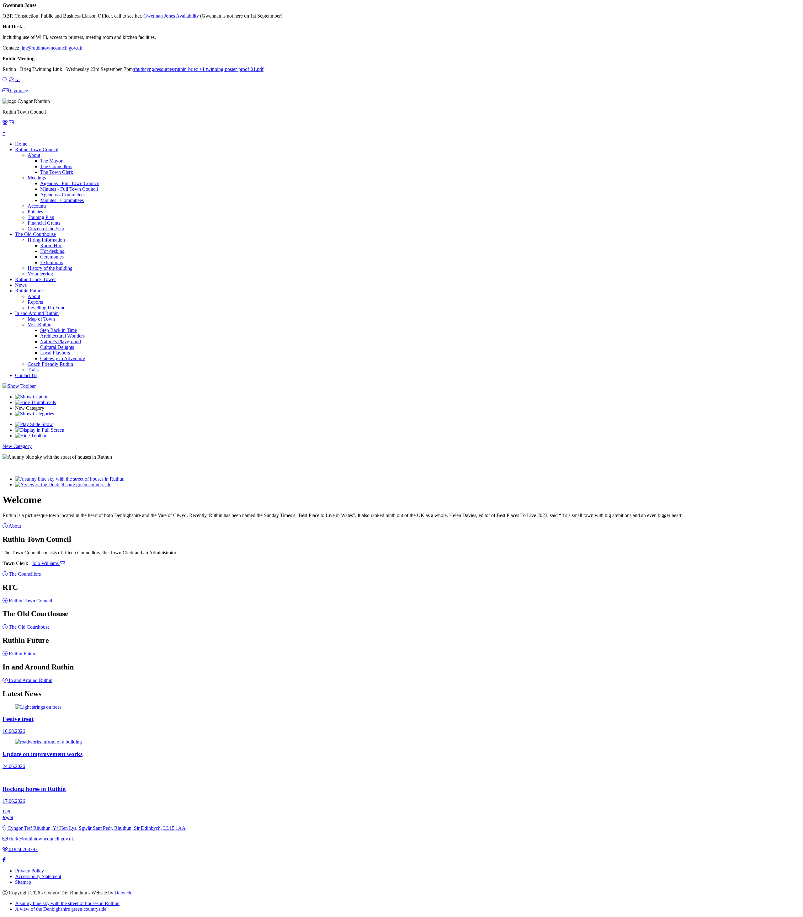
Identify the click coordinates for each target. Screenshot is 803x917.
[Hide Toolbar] (30, 435)
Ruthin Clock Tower (35, 279)
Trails (33, 369)
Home (21, 144)
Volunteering (40, 273)
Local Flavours (55, 352)
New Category (17, 446)
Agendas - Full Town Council (69, 183)
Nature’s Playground (60, 341)
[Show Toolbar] (19, 386)
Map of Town (41, 319)
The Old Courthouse (35, 234)
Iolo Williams (48, 563)
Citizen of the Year (46, 228)
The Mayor (51, 160)
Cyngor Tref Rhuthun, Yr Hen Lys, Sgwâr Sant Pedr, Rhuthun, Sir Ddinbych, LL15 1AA (96, 828)
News (21, 285)
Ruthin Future (29, 290)
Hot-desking (52, 251)
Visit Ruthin (39, 324)
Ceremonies (52, 256)
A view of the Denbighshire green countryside (60, 909)
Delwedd (123, 892)
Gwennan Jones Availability (171, 16)
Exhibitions (51, 262)
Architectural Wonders (62, 336)
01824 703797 (22, 849)
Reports (35, 302)
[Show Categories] (34, 413)
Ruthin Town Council (36, 149)
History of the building (50, 268)
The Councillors (56, 166)
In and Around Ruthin (37, 313)
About (34, 155)
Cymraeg (18, 90)
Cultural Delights (57, 347)
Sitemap (23, 882)
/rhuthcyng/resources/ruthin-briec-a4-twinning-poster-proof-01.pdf (198, 69)
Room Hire (51, 245)
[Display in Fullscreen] (39, 430)
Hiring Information (46, 240)
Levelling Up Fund (47, 307)
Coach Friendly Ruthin (50, 364)
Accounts (37, 206)
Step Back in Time (58, 330)
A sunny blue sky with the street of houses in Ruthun (67, 903)
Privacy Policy (29, 870)
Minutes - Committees (62, 200)
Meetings (37, 177)
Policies (35, 211)
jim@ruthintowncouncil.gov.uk (51, 48)
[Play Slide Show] (34, 424)
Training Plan (41, 217)
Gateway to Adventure (62, 358)
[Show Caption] (32, 396)
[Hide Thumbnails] (35, 402)
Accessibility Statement (38, 876)
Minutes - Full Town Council (69, 189)
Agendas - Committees (62, 194)
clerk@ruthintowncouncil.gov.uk (40, 838)
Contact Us (26, 375)
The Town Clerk (56, 172)
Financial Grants (44, 223)
